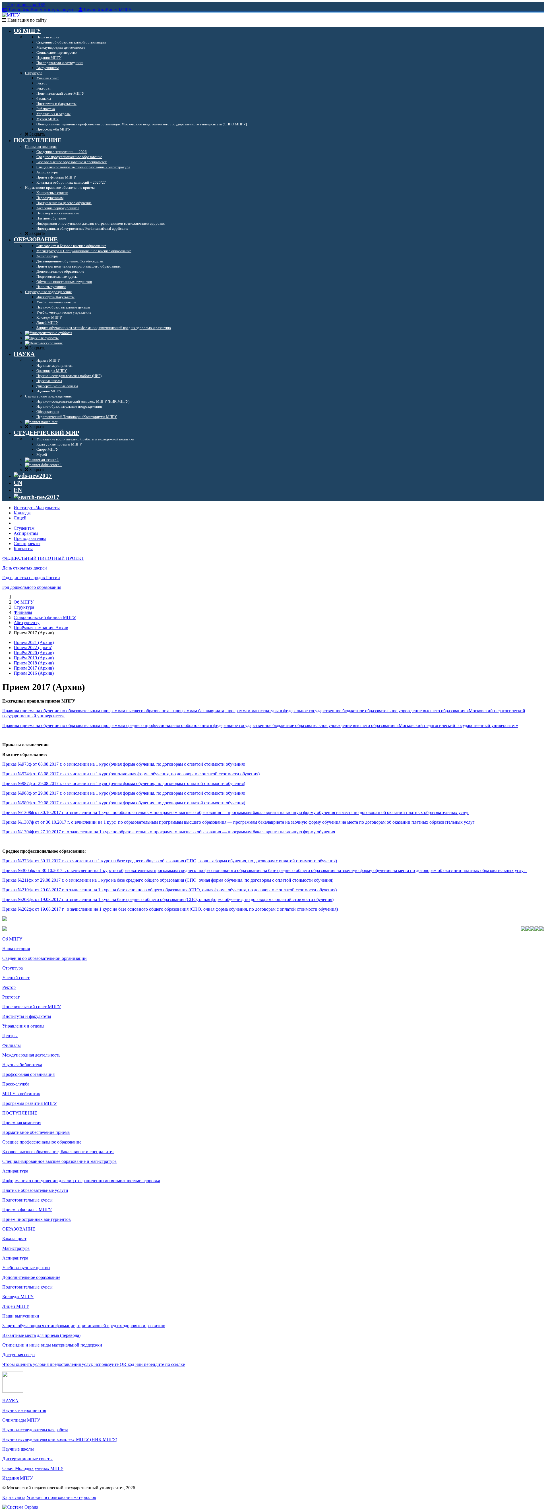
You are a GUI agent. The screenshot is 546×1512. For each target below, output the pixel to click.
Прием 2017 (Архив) (34, 668)
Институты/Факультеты (37, 507)
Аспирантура (15, 1171)
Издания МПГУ (17, 1478)
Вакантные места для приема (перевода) (41, 1335)
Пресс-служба (15, 1084)
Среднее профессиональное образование (41, 1142)
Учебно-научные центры (26, 1267)
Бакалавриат (14, 1238)
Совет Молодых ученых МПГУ (32, 1468)
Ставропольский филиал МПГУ (45, 617)
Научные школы (18, 1449)
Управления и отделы (23, 1026)
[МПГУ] (11, 15)
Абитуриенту (27, 622)
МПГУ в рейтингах (21, 1093)
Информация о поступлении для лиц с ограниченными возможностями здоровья (81, 1180)
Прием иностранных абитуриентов (36, 1219)
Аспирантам (26, 533)
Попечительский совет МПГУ (31, 1006)
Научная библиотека (22, 1064)
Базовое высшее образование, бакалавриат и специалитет (58, 1151)
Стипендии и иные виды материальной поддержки (52, 1345)
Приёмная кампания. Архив (41, 627)
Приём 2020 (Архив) (34, 652)
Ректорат (11, 997)
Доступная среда (18, 1354)
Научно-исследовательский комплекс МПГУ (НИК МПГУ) (59, 1439)
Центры (10, 1035)
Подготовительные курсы (27, 1200)
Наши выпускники (20, 1316)
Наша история (16, 948)
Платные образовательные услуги (35, 1190)
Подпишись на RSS (26, 4)
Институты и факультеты (26, 1016)
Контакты (23, 548)
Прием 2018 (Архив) (34, 662)
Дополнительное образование (31, 1277)
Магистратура (16, 1248)
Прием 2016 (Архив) (34, 673)
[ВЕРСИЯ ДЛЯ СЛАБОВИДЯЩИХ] (33, 475)
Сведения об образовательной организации (44, 958)
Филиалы (23, 612)
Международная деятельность (31, 1055)
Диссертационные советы (27, 1458)
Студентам (24, 528)
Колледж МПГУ (18, 1296)
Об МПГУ (24, 602)
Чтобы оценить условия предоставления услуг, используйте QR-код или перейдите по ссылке (93, 1364)
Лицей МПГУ (15, 1306)
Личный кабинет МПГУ (107, 9)
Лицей (20, 517)
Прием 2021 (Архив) (34, 642)
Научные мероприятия (24, 1410)
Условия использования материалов (61, 1497)
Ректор (9, 987)
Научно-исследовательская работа (35, 1429)
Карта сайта (13, 1497)
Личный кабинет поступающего (42, 9)
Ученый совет (16, 977)
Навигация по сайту (26, 20)
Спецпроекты (27, 543)
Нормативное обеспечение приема (36, 1132)
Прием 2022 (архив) (33, 647)
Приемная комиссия (21, 1122)
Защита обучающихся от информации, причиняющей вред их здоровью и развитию (83, 1325)
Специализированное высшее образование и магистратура (59, 1161)
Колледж (22, 512)
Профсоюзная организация (28, 1074)
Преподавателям (30, 538)
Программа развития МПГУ (29, 1103)
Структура (24, 607)
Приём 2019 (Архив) (34, 657)
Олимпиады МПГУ (21, 1420)
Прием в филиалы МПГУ (27, 1209)
